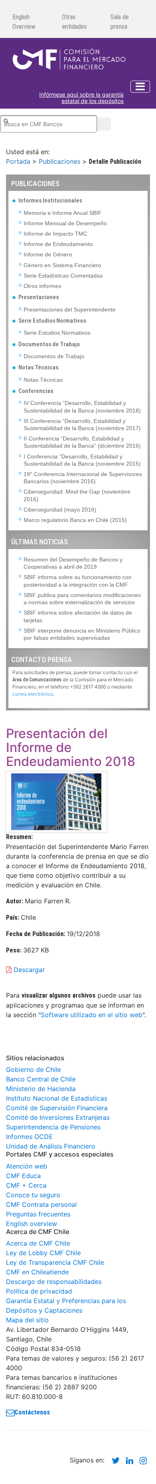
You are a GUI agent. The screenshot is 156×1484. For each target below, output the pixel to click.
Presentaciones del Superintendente (70, 309)
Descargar (28, 970)
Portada (18, 161)
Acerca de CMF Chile (38, 1243)
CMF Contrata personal (41, 1204)
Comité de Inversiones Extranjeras (58, 1117)
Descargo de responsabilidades (54, 1282)
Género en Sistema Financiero (62, 265)
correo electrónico (32, 694)
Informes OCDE (29, 1137)
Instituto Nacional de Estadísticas (56, 1098)
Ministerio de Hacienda (41, 1089)
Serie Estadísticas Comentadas (63, 275)
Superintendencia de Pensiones (53, 1127)
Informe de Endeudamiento (58, 244)
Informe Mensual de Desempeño (65, 223)
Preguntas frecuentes (38, 1214)
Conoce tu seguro (33, 1195)
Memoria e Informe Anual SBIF (63, 213)
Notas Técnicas (43, 380)
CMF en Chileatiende (37, 1272)
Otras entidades (74, 21)
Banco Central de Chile (41, 1079)
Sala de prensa (119, 21)
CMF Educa (23, 1176)
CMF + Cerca (26, 1185)
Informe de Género (48, 254)
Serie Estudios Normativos (57, 332)
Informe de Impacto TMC (55, 233)
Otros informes (42, 286)
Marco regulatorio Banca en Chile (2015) (75, 520)
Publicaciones (59, 161)
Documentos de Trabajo (54, 356)
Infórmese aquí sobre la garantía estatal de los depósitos (81, 98)
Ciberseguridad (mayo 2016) (60, 509)
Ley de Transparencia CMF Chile (55, 1262)
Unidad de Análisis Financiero (50, 1146)
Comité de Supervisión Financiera (57, 1108)
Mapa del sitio (27, 1320)
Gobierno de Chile (33, 1069)
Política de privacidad (39, 1291)
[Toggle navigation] (140, 87)
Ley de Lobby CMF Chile (43, 1253)
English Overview (23, 21)
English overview (31, 1224)
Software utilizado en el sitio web (91, 1015)
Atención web (26, 1166)
